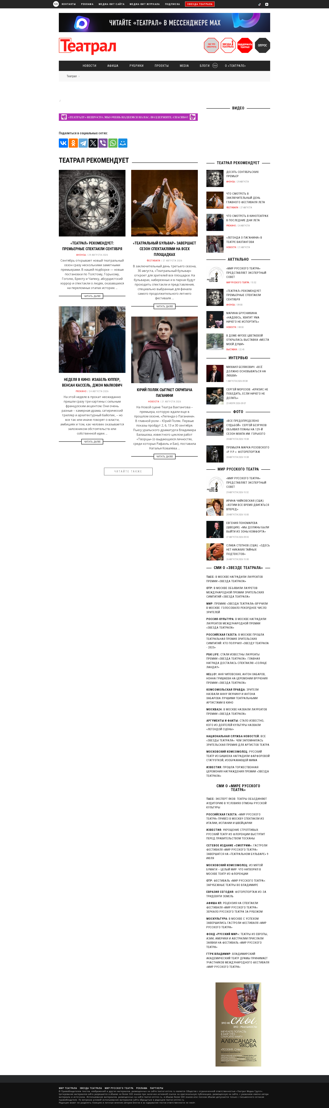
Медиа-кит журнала (145, 4)
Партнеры (156, 1088)
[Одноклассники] (73, 143)
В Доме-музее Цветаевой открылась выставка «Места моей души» (247, 340)
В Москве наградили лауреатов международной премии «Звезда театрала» (236, 623)
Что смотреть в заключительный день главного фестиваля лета (245, 198)
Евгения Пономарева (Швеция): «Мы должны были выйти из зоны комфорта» (247, 527)
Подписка (172, 4)
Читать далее (92, 296)
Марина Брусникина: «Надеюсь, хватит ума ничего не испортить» (243, 317)
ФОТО (238, 411)
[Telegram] (83, 143)
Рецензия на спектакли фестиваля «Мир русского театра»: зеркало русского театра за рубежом (234, 907)
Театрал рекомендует (238, 163)
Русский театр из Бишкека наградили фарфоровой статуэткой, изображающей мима (238, 756)
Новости (89, 66)
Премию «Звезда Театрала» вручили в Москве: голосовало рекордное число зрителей (237, 608)
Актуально (238, 259)
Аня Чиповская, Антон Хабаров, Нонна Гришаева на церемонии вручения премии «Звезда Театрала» (237, 679)
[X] (93, 143)
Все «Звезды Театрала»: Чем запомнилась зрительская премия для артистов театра (237, 741)
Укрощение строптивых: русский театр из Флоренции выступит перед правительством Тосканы (235, 834)
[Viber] (103, 143)
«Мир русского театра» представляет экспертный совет (246, 273)
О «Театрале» (235, 66)
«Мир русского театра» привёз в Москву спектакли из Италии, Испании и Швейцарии (235, 819)
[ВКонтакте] (63, 143)
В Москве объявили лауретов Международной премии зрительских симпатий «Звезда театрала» (235, 592)
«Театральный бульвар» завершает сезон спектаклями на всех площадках (164, 249)
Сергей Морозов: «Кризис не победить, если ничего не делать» (247, 394)
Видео (238, 108)
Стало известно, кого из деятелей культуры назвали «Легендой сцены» (235, 725)
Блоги (207, 66)
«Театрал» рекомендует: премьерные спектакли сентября (244, 295)
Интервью (238, 358)
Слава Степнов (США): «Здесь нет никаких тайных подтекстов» (248, 550)
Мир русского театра (237, 282)
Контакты (69, 4)
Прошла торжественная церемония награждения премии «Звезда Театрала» (237, 772)
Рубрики (136, 66)
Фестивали (153, 260)
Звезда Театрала (199, 4)
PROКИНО (81, 391)
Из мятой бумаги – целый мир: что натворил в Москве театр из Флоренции (234, 870)
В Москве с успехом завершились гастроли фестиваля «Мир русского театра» (236, 923)
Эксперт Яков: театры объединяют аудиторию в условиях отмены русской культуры (236, 803)
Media (184, 66)
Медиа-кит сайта (112, 4)
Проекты (162, 66)
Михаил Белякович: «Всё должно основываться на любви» (246, 371)
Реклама (87, 4)
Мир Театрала (68, 1088)
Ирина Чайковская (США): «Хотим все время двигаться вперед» (247, 505)
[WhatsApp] (112, 143)
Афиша (112, 66)
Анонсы (81, 255)
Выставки (231, 349)
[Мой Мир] (122, 143)
